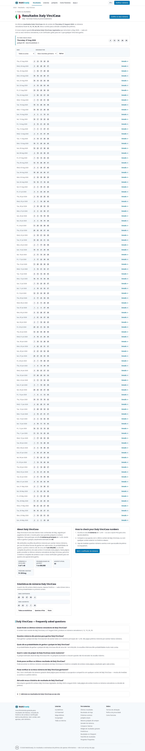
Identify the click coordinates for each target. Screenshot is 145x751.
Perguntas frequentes (87, 739)
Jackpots (54, 3)
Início (14, 7)
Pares (49, 610)
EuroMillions (59, 710)
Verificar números (122, 3)
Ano (18, 50)
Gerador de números (87, 723)
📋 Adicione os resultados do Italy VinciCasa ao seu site (39, 694)
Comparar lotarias (86, 726)
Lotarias (46, 3)
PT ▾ (110, 3)
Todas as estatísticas (25, 610)
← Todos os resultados (23, 12)
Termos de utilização (113, 710)
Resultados (37, 3)
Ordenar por (40, 50)
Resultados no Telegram (88, 734)
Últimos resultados (87, 710)
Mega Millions (59, 715)
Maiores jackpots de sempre (90, 721)
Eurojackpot (59, 718)
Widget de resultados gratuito (90, 729)
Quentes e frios (40, 610)
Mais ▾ (75, 3)
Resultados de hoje (87, 712)
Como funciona (65, 3)
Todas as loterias (60, 721)
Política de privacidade (113, 712)
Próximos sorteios (86, 715)
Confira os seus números (119, 17)
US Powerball (59, 712)
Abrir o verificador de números (87, 551)
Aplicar (61, 53)
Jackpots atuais (85, 718)
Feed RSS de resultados (88, 737)
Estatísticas (84, 731)
